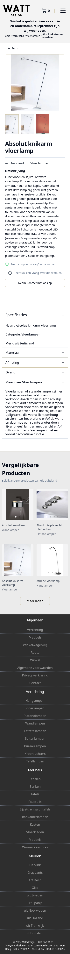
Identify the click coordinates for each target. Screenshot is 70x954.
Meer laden (35, 601)
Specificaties (16, 314)
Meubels (35, 637)
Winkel (35, 660)
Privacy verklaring (35, 675)
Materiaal (12, 352)
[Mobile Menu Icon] (63, 10)
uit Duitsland (14, 163)
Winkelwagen (35, 645)
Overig (10, 372)
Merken (35, 856)
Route (35, 652)
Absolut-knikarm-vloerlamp (52, 36)
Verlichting (18, 36)
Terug (15, 48)
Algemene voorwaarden (35, 668)
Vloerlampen (33, 36)
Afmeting (12, 362)
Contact (35, 683)
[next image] (28, 504)
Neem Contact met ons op (35, 283)
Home (7, 36)
